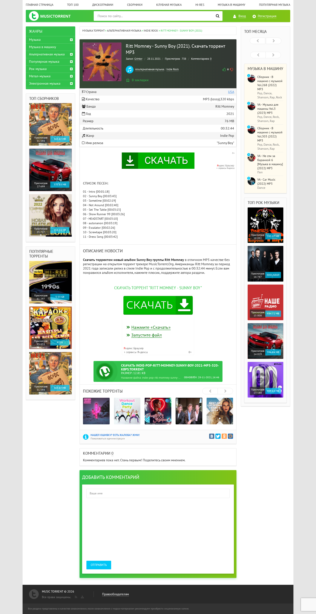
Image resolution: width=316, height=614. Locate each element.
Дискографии (102, 5)
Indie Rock (172, 69)
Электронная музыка (44, 83)
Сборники (135, 5)
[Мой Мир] (230, 436)
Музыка (35, 40)
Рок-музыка (38, 69)
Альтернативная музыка (149, 69)
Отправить (99, 565)
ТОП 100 (73, 5)
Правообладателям (115, 594)
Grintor (138, 59)
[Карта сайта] (81, 596)
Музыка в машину (231, 5)
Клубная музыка (169, 5)
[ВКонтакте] (211, 436)
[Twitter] (218, 436)
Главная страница (39, 5)
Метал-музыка (40, 76)
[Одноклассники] (224, 436)
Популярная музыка (274, 5)
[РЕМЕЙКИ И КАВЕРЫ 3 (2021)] (158, 411)
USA (231, 92)
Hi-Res (199, 5)
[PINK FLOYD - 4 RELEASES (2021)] (189, 411)
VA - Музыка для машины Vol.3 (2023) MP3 (267, 109)
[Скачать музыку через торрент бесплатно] (54, 16)
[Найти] (217, 16)
